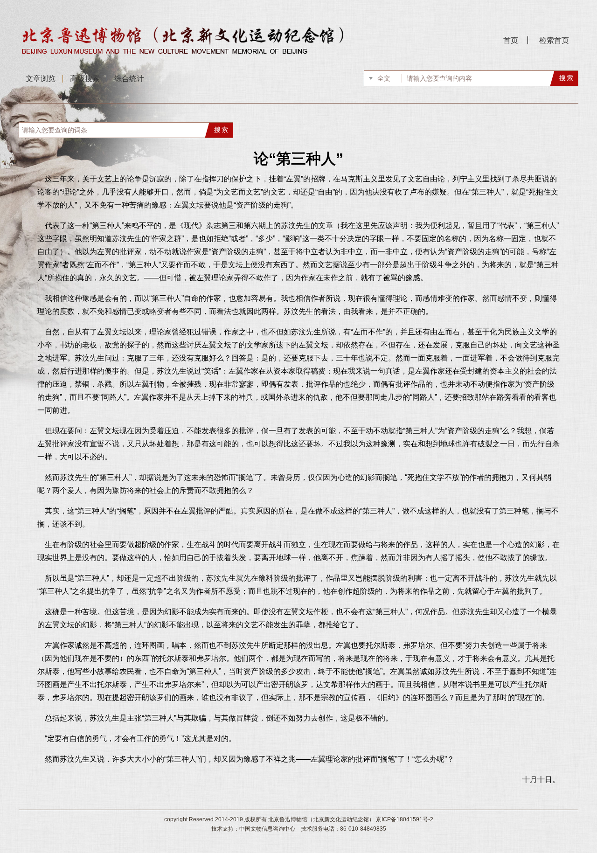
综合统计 (129, 79)
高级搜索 (85, 79)
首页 (510, 40)
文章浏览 (41, 79)
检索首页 (554, 40)
